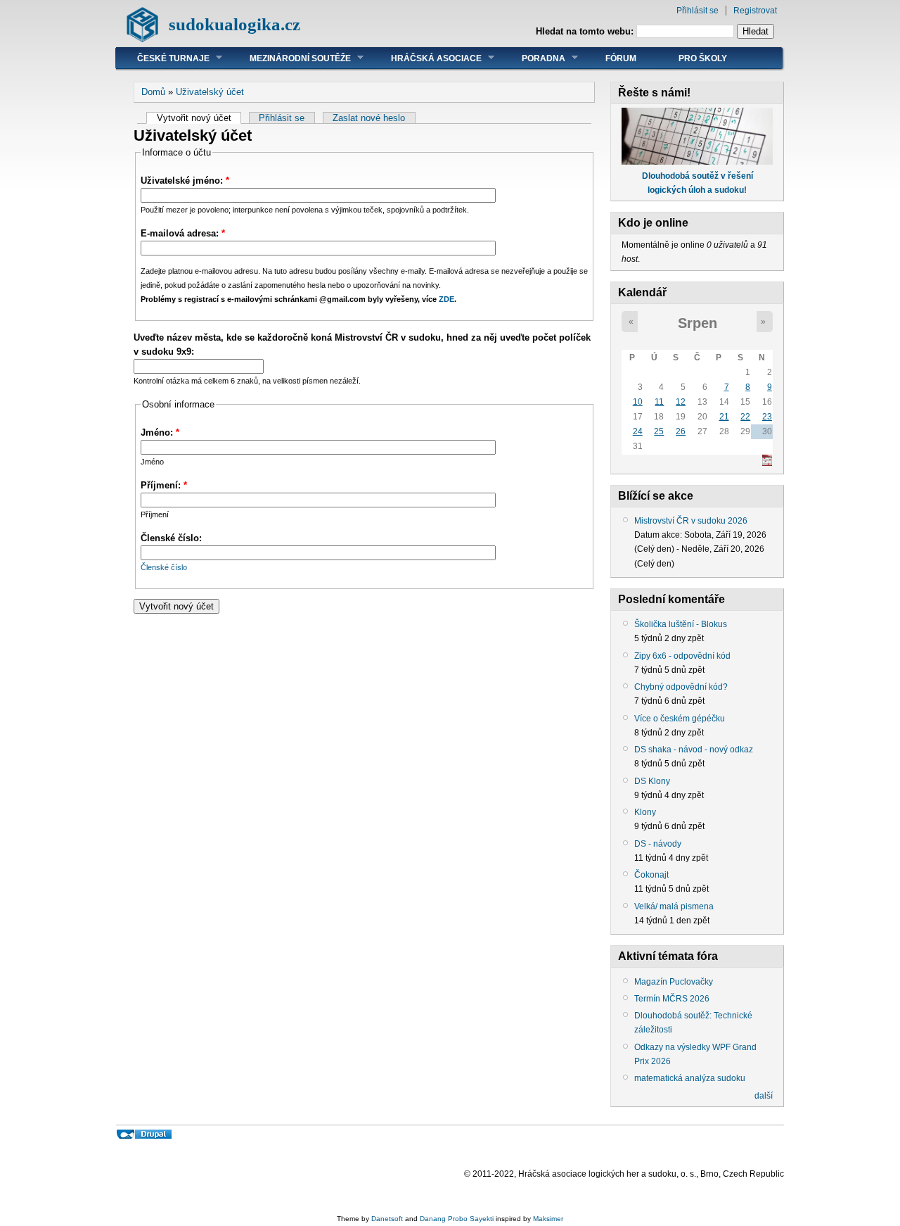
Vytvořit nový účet (194, 118)
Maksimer (548, 1218)
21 (724, 417)
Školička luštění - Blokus (680, 624)
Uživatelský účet (210, 92)
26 (681, 431)
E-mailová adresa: (183, 233)
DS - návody (657, 844)
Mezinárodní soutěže (290, 58)
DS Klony (652, 781)
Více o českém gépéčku (679, 718)
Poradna (533, 58)
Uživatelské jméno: (185, 180)
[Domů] (142, 39)
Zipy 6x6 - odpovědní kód (682, 656)
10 (638, 402)
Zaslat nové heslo (369, 118)
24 (638, 431)
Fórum (620, 58)
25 (659, 431)
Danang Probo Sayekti (457, 1218)
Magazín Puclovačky (673, 982)
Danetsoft (387, 1218)
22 (745, 417)
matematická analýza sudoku (689, 1078)
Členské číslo (164, 567)
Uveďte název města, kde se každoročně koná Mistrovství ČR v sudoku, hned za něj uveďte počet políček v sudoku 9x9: (362, 344)
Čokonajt (651, 875)
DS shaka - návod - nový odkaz (693, 749)
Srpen (697, 323)
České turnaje (163, 58)
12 (681, 402)
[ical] (767, 463)
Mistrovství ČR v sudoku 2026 (690, 521)
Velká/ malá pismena (674, 906)
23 (767, 417)
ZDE (446, 299)
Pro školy (703, 58)
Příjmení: (164, 485)
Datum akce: (659, 535)
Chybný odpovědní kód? (681, 687)
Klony (645, 812)
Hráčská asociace (426, 58)
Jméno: (160, 432)
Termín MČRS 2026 (671, 999)
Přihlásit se (697, 10)
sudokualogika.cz (234, 24)
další (763, 1096)
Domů (153, 92)
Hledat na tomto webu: (586, 31)
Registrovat (755, 10)
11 (659, 402)
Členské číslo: (171, 538)
